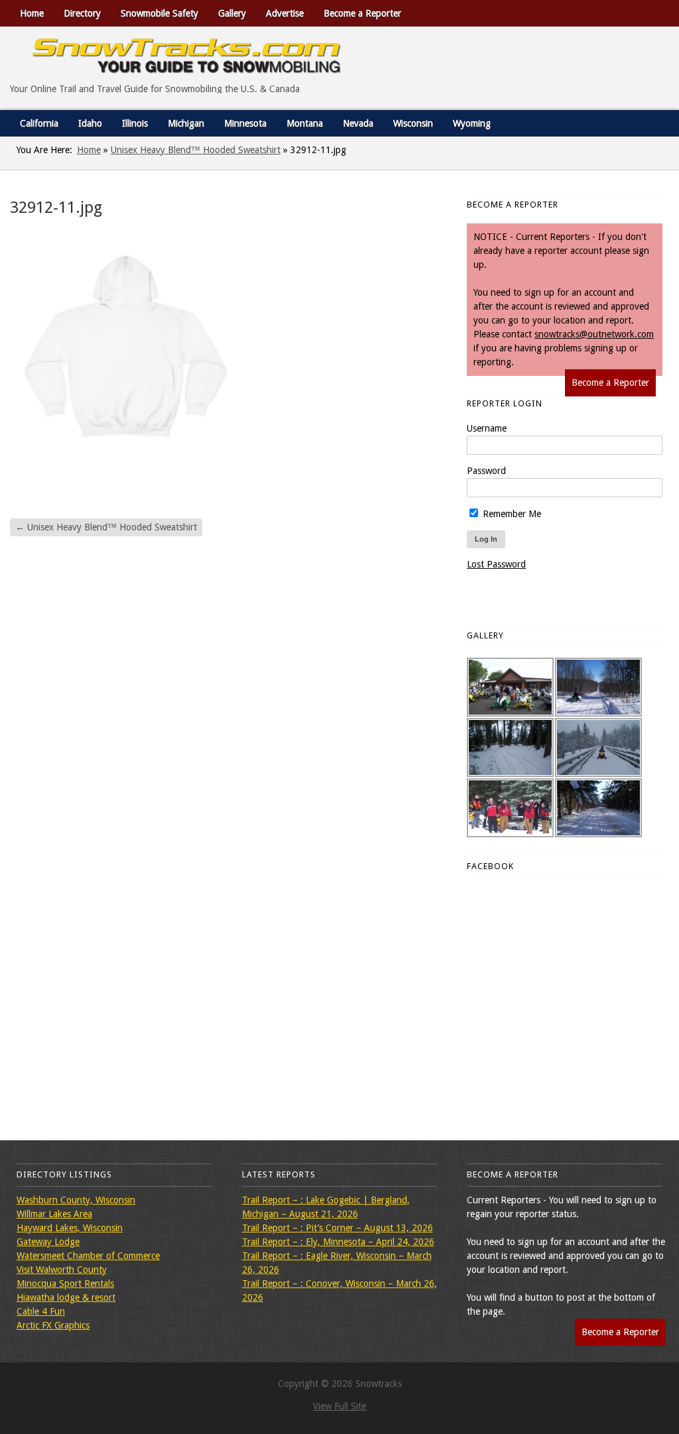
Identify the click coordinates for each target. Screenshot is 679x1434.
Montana (304, 123)
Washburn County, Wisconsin (76, 1200)
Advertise (285, 13)
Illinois (135, 123)
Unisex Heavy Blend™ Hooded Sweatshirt (195, 150)
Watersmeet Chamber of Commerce (88, 1255)
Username (487, 428)
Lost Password (496, 564)
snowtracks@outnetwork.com (594, 334)
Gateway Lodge (48, 1241)
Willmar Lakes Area (54, 1214)
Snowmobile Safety (159, 13)
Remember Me (510, 513)
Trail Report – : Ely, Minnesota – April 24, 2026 (338, 1241)
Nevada (358, 123)
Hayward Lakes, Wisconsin (70, 1228)
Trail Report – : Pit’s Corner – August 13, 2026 (337, 1228)
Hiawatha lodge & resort (66, 1297)
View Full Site (339, 1406)
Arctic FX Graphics (53, 1325)
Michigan (186, 123)
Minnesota (245, 123)
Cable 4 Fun (41, 1311)
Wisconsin (413, 123)
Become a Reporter (362, 13)
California (39, 123)
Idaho (90, 123)
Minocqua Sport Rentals (65, 1283)
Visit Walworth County (62, 1269)
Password (486, 470)
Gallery (232, 13)
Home (32, 13)
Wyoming (472, 123)
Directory (82, 13)
